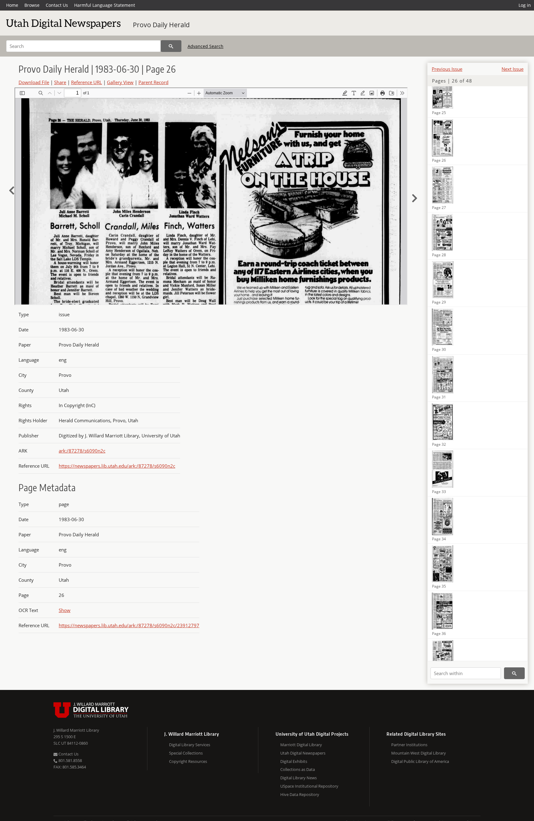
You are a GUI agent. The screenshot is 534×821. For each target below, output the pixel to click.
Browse (32, 5)
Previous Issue (447, 69)
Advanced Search (205, 46)
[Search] (171, 46)
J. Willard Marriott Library (76, 730)
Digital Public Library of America (420, 761)
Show (64, 610)
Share (60, 82)
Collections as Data (297, 769)
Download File (34, 82)
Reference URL (86, 82)
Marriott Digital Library (301, 744)
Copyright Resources (188, 761)
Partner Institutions (409, 744)
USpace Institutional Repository (309, 786)
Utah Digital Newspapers (302, 753)
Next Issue (512, 69)
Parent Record (153, 82)
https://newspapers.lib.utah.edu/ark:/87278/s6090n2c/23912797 (129, 625)
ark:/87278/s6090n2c (82, 451)
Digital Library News (298, 778)
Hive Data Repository (299, 794)
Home (12, 5)
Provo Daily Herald (161, 24)
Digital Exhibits (293, 761)
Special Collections (186, 753)
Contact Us (57, 5)
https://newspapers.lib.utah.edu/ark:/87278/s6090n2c (117, 466)
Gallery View (120, 82)
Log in (525, 5)
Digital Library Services (189, 744)
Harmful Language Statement (104, 5)
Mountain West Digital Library (418, 753)
